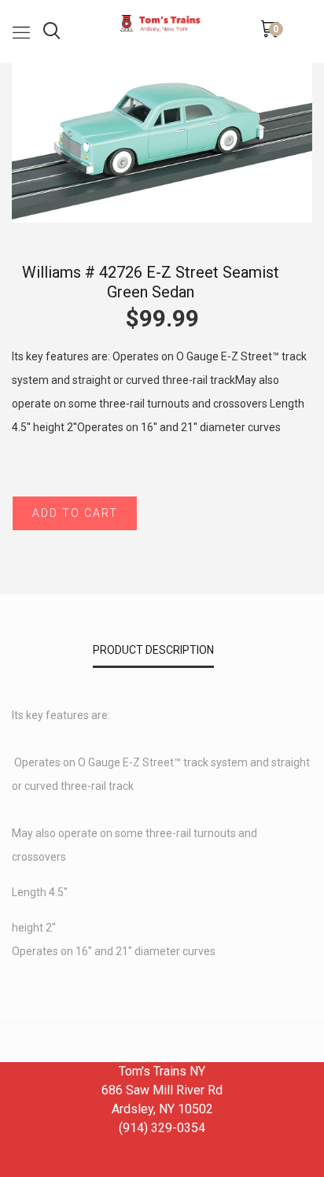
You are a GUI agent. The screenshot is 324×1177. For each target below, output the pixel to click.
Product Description (153, 650)
